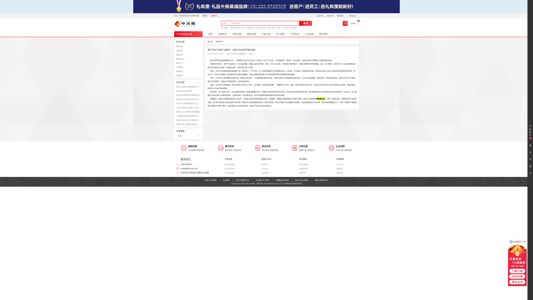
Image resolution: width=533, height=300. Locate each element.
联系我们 (323, 34)
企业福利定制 (230, 173)
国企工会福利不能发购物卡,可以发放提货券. (192, 87)
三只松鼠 (286, 28)
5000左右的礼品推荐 (184, 91)
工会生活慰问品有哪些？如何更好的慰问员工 (193, 107)
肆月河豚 (271, 28)
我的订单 (330, 16)
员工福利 (280, 34)
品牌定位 (339, 168)
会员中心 (320, 16)
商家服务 (340, 16)
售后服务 (179, 71)
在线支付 (265, 164)
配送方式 (179, 63)
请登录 (204, 15)
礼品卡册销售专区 (242, 180)
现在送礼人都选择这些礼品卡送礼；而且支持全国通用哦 (197, 103)
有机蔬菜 (293, 28)
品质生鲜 (237, 34)
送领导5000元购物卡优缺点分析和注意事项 (192, 99)
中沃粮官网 (287, 183)
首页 (210, 34)
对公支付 (265, 168)
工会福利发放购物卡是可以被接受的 (189, 116)
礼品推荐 (226, 180)
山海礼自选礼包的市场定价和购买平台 (190, 120)
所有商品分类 (185, 34)
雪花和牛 (264, 28)
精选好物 (251, 34)
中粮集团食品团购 (282, 180)
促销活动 (179, 50)
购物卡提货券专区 (321, 180)
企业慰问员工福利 (262, 180)
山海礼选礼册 (235, 28)
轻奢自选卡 (250, 28)
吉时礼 (242, 28)
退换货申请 (303, 168)
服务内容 (179, 54)
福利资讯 (179, 46)
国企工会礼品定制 (301, 180)
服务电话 (339, 173)
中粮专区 (222, 34)
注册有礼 (214, 15)
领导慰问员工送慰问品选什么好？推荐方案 (192, 124)
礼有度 (257, 28)
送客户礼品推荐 (211, 180)
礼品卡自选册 (230, 164)
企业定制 (309, 34)
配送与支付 (180, 59)
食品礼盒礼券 (230, 168)
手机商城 (352, 16)
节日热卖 (294, 34)
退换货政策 (303, 164)
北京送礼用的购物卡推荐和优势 (188, 95)
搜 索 (305, 23)
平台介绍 (339, 164)
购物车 (353, 23)
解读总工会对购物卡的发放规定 (188, 112)
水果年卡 (278, 28)
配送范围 (265, 173)
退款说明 (302, 173)
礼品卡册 (266, 34)
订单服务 (179, 67)
